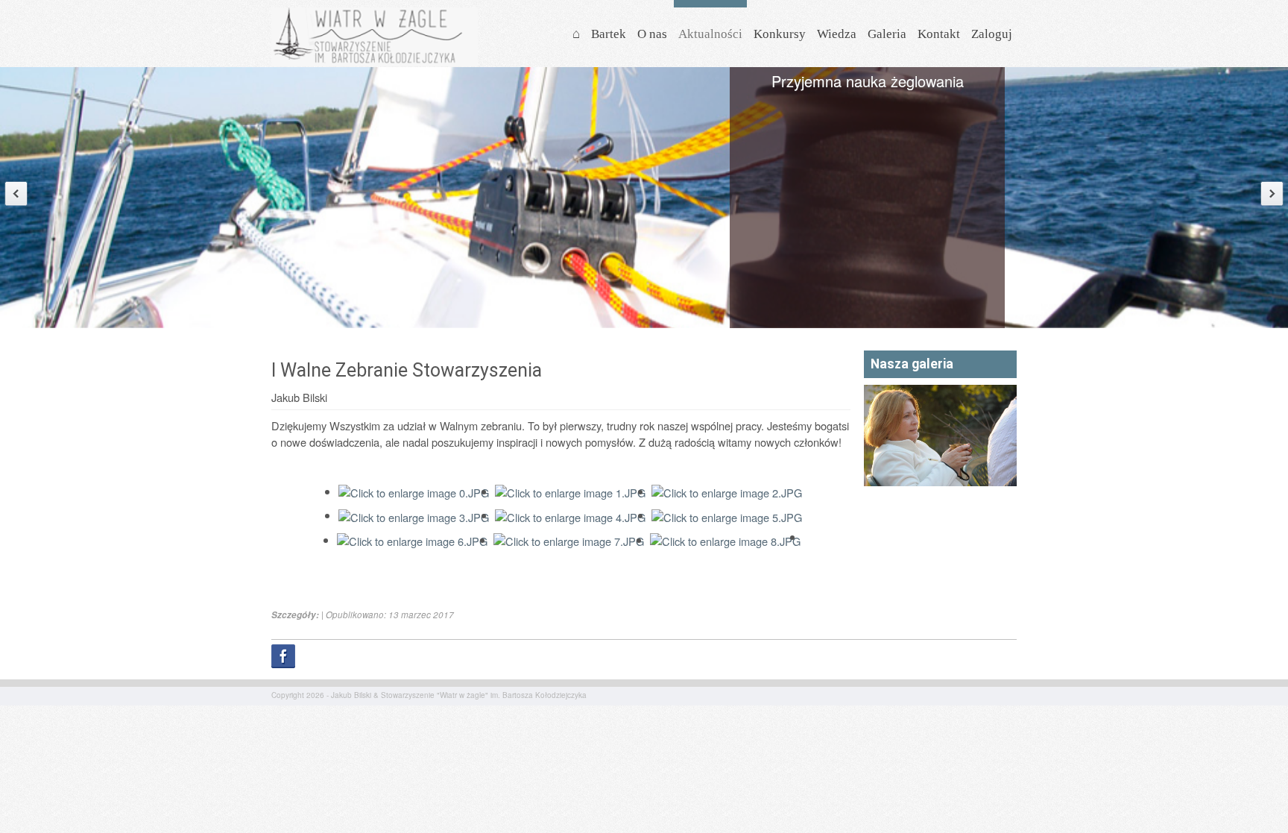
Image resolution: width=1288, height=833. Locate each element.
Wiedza (836, 34)
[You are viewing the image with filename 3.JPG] (413, 515)
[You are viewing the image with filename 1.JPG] (570, 491)
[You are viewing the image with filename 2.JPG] (726, 491)
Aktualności (710, 34)
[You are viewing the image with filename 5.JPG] (726, 515)
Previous (16, 193)
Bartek (608, 34)
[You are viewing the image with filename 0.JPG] (413, 491)
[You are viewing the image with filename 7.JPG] (568, 539)
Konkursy (780, 34)
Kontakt (939, 34)
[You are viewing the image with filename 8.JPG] (725, 539)
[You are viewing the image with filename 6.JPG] (412, 539)
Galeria (887, 34)
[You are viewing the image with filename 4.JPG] (570, 515)
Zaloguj (991, 34)
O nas (652, 34)
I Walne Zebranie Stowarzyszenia (406, 370)
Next (1272, 193)
